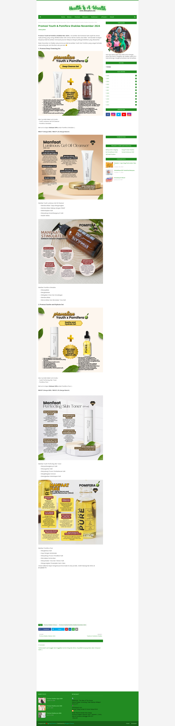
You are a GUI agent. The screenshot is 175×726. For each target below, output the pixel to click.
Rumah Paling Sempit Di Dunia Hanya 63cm (85, 709)
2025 (121, 78)
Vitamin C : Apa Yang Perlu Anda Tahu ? (125, 164)
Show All (74, 718)
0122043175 (42, 568)
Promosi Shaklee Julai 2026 (54, 706)
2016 (121, 105)
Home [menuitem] (63, 17)
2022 (121, 87)
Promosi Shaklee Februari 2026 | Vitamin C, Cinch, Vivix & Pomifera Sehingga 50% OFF (87, 715)
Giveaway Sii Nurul (119, 177)
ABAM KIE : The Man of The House (82, 700)
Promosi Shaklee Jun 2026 (54, 713)
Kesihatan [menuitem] (94, 17)
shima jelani (42, 29)
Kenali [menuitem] (112, 17)
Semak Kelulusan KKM (128, 152)
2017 (121, 102)
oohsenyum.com (77, 707)
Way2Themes (52, 723)
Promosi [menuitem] (77, 17)
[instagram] (113, 114)
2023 (121, 84)
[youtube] (124, 114)
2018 (121, 99)
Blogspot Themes (69, 723)
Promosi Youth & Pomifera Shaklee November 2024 (56, 22)
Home (39, 22)
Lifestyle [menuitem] (104, 17)
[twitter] (118, 114)
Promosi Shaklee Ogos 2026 (54, 698)
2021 (121, 90)
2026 (121, 75)
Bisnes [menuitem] (69, 17)
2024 (121, 81)
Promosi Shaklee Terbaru (50, 625)
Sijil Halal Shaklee (110, 154)
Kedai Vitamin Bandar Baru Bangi (82, 713)
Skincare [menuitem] (85, 17)
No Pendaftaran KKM (111, 152)
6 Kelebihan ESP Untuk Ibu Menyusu (124, 170)
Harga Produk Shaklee (128, 150)
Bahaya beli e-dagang (112, 150)
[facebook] (108, 114)
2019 (121, 96)
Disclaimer (134, 723)
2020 (121, 93)
